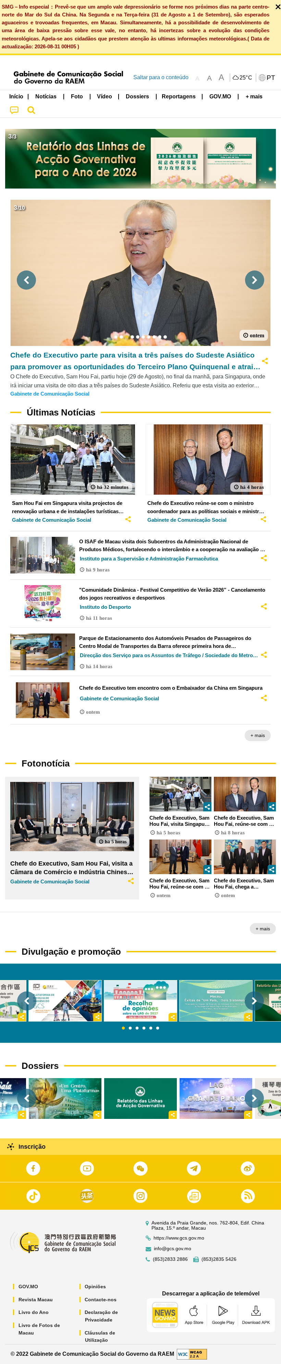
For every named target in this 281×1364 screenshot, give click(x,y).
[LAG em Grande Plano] (216, 1098)
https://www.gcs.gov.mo (179, 1238)
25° (246, 78)
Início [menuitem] (16, 96)
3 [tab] (137, 1028)
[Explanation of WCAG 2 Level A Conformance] (192, 1353)
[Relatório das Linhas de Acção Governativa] (140, 1098)
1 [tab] (123, 1028)
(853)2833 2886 (170, 1259)
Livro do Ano (34, 1312)
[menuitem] (46, 96)
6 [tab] (157, 1028)
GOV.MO (28, 1286)
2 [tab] (130, 1028)
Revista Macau (36, 1299)
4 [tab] (143, 1028)
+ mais (258, 735)
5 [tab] (150, 1028)
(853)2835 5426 (218, 1259)
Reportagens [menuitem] (179, 96)
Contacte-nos (101, 1299)
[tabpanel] (140, 1001)
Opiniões (95, 1286)
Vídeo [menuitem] (104, 96)
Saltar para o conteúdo (160, 77)
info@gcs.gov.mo (172, 1248)
